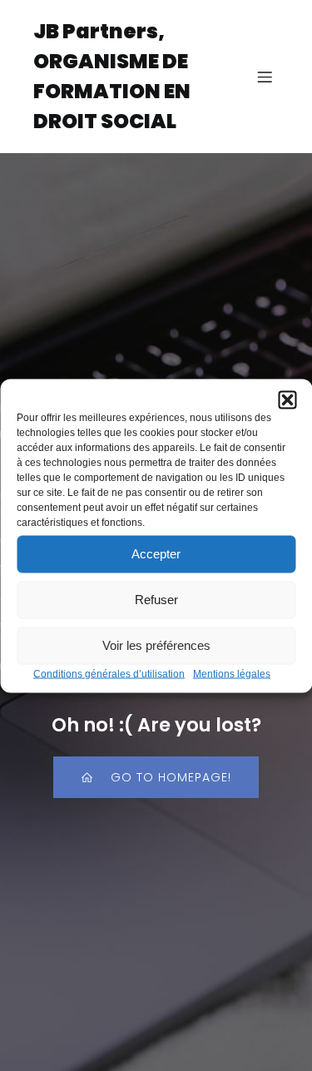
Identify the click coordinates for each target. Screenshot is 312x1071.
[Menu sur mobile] (264, 76)
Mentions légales (231, 673)
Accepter (156, 554)
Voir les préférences (156, 645)
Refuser (156, 600)
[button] (287, 399)
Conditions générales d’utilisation (109, 673)
